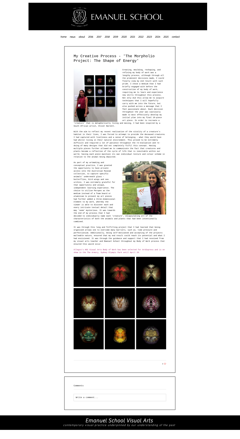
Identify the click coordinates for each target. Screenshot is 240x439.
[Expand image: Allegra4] (151, 272)
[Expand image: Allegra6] (89, 334)
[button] (90, 35)
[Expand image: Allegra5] (151, 303)
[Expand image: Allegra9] (120, 334)
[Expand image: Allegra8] (120, 303)
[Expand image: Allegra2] (89, 303)
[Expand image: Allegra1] (151, 334)
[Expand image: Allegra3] (89, 272)
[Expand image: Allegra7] (120, 272)
